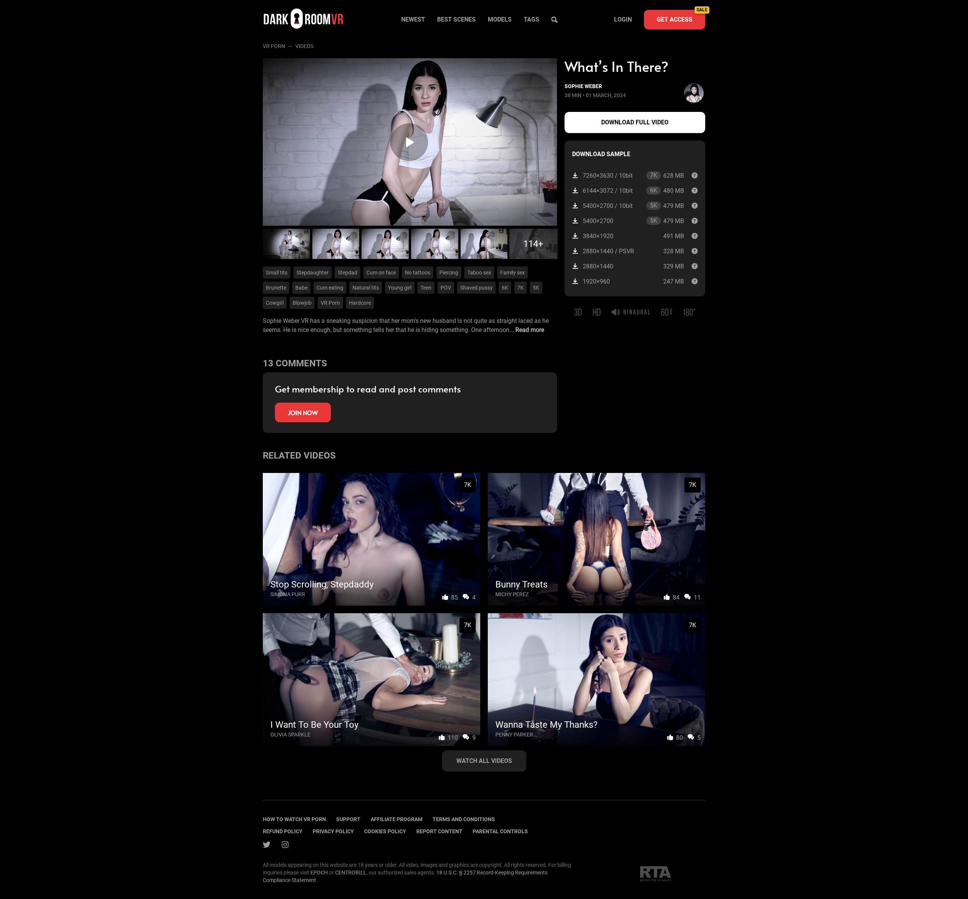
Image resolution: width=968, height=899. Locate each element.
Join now (303, 412)
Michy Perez (512, 594)
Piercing (448, 273)
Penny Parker (514, 735)
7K (520, 288)
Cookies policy (385, 831)
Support (348, 819)
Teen (425, 288)
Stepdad (347, 273)
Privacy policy (333, 831)
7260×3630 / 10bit (633, 175)
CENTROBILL (350, 873)
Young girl (399, 288)
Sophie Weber (583, 86)
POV (446, 288)
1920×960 (633, 281)
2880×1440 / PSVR (633, 251)
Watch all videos (484, 760)
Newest (413, 19)
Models (500, 19)
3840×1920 (633, 236)
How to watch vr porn (294, 819)
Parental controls (500, 831)
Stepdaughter (312, 273)
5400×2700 (633, 221)
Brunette (276, 288)
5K (536, 288)
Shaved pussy (476, 288)
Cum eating (329, 288)
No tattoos (417, 273)
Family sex (512, 273)
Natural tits (365, 288)
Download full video (635, 122)
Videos (304, 46)
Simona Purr (287, 594)
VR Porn (274, 46)
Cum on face (381, 273)
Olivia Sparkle (290, 735)
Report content (439, 831)
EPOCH (319, 873)
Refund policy (282, 831)
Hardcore (360, 303)
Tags (531, 19)
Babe (301, 288)
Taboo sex (479, 273)
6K (505, 288)
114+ (533, 244)
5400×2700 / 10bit (633, 205)
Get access (681, 16)
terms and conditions (464, 819)
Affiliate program (396, 819)
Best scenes (456, 19)
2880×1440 (633, 266)
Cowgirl (275, 303)
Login (623, 19)
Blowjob (302, 303)
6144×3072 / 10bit (633, 190)
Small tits (276, 273)
